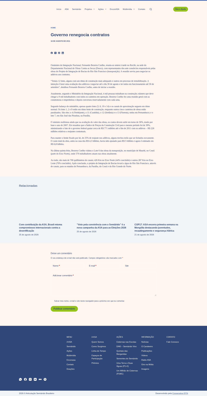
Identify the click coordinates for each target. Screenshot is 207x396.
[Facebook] (52, 53)
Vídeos (144, 355)
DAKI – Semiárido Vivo (126, 346)
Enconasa (71, 360)
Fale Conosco (172, 342)
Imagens (145, 369)
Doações (70, 369)
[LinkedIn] (63, 53)
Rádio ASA (146, 360)
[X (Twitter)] (55, 53)
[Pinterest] (59, 53)
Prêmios (95, 363)
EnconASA (114, 9)
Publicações (146, 351)
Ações (101, 9)
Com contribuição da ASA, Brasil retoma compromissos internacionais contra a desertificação (40, 227)
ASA (67, 9)
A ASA (69, 342)
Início (58, 9)
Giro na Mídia (147, 364)
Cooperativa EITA (180, 393)
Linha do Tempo (99, 351)
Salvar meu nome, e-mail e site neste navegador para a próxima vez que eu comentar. (89, 301)
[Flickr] (40, 379)
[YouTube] (35, 379)
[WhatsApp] (20, 379)
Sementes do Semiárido (127, 358)
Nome (56, 266)
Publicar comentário (64, 308)
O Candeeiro (147, 346)
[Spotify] (45, 379)
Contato (141, 9)
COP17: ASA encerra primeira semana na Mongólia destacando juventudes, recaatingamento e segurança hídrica (156, 227)
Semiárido (76, 9)
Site (127, 266)
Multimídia (127, 9)
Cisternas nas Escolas (126, 342)
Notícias (145, 342)
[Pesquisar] (151, 9)
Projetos (88, 9)
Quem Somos (98, 342)
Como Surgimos (99, 346)
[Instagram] (30, 379)
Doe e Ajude (180, 9)
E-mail (92, 266)
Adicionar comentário (63, 275)
